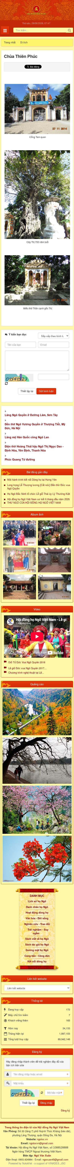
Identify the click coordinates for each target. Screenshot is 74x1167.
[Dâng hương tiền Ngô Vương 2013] (19, 532)
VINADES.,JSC (56, 1163)
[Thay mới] (42, 1092)
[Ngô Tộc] (36, 9)
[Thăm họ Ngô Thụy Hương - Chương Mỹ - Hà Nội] (54, 586)
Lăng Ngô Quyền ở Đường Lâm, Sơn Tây (31, 415)
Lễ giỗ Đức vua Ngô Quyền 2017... (27, 668)
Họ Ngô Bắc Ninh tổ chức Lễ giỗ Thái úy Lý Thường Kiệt (38, 493)
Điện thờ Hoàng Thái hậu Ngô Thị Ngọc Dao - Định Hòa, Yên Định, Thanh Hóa (34, 448)
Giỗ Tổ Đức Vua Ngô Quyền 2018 (26, 662)
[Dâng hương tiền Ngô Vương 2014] (54, 532)
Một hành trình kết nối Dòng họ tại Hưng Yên (32, 479)
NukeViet (27, 1163)
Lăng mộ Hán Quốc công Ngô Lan (27, 437)
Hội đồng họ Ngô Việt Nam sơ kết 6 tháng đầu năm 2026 (38, 499)
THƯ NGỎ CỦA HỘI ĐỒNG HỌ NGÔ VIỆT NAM (34, 502)
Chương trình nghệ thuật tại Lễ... (26, 672)
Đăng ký (65, 1110)
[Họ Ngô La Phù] (54, 559)
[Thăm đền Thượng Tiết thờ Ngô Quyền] (19, 586)
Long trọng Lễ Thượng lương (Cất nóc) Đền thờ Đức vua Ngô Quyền (38, 487)
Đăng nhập (46, 1103)
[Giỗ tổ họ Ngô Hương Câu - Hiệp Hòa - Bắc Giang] (19, 559)
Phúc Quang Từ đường (20, 459)
